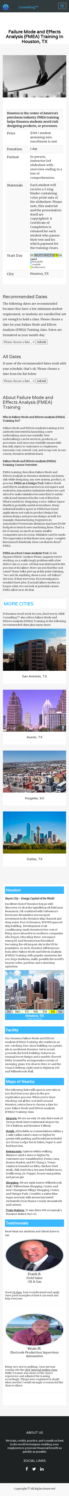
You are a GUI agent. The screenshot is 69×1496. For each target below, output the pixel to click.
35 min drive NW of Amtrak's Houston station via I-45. (34, 1212)
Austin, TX (35, 737)
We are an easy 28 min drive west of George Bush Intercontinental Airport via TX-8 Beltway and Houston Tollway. (34, 1122)
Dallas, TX (35, 859)
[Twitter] (34, 1469)
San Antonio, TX (34, 676)
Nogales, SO (34, 798)
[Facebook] (27, 1469)
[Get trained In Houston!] (34, 989)
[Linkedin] (41, 1469)
